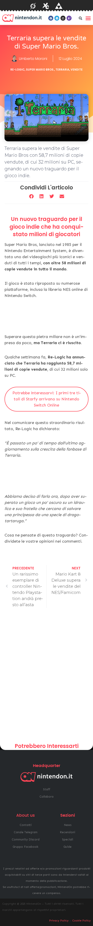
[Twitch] (69, 18)
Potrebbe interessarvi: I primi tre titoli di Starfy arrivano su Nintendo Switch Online (46, 399)
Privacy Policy (59, 920)
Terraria (62, 69)
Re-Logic (17, 69)
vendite (77, 69)
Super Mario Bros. (40, 69)
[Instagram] (62, 18)
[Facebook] (50, 18)
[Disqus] (46, 677)
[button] (80, 18)
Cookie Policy (81, 920)
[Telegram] (56, 18)
